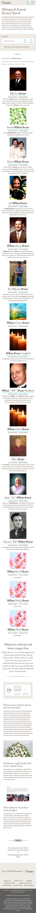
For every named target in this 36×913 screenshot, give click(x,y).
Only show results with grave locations (16, 47)
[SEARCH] (31, 40)
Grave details (17, 577)
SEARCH (5, 36)
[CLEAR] (25, 40)
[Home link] (7, 2)
